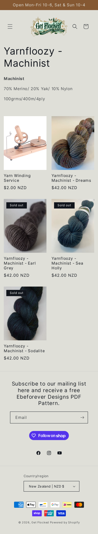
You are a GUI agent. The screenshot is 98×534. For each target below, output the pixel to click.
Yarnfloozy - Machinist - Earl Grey (20, 263)
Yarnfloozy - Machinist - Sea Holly (67, 263)
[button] (10, 26)
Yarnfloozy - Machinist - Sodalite (24, 348)
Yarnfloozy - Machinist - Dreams (71, 178)
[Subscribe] (82, 417)
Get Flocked (40, 522)
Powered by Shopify (65, 522)
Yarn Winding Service (17, 178)
